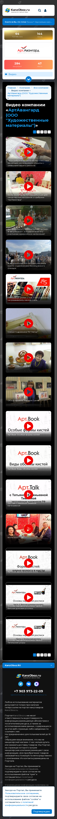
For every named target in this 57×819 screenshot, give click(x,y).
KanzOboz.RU (13, 665)
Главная (12, 88)
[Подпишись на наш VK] (28, 683)
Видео (12, 74)
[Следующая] (49, 132)
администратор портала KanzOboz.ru (29, 695)
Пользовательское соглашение (21, 769)
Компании (24, 88)
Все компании (41, 88)
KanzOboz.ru (11, 710)
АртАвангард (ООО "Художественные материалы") (28, 94)
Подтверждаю (41, 811)
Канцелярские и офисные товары (19, 12)
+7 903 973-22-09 (28, 691)
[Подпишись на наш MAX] (36, 683)
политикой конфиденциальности (19, 778)
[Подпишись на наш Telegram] (20, 683)
